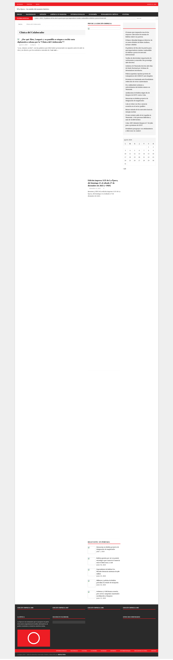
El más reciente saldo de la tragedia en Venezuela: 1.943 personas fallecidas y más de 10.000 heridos (138, 117)
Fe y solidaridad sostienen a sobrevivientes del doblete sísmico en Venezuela (138, 87)
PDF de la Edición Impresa (100, 23)
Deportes (113, 650)
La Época (33, 45)
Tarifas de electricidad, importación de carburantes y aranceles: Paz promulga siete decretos (139, 60)
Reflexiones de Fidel (140, 650)
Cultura (125, 14)
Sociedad (103, 650)
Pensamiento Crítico (109, 14)
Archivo (153, 650)
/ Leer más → (54, 50)
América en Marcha (58, 14)
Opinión (43, 14)
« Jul (124, 169)
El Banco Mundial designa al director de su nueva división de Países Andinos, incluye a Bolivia (139, 42)
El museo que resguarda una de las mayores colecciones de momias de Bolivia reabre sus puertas (137, 34)
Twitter (29, 4)
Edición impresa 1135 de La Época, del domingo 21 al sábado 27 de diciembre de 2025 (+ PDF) (103, 183)
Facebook (20, 4)
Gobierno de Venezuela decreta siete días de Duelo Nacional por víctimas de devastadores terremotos (139, 68)
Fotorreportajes (125, 650)
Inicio (37, 4)
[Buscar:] (146, 18)
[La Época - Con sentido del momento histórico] (37, 9)
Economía (93, 14)
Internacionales (78, 14)
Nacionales (31, 14)
